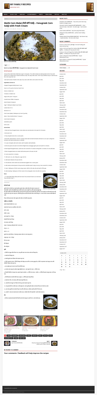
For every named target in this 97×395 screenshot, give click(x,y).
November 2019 (63, 189)
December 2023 (63, 83)
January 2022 (62, 131)
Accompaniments (31, 14)
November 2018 (63, 215)
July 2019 (61, 197)
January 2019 (62, 211)
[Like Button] (5, 65)
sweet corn (22, 338)
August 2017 (62, 248)
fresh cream (22, 335)
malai (40, 335)
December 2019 (63, 186)
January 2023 (62, 107)
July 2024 (61, 76)
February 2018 (63, 235)
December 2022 (63, 109)
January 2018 (62, 237)
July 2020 (61, 171)
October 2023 (62, 87)
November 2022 (63, 111)
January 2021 (62, 158)
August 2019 (62, 195)
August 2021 (62, 142)
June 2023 (62, 96)
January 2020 (62, 184)
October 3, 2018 (9, 28)
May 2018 (62, 228)
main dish (34, 335)
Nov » (64, 269)
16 (65, 262)
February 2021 (63, 156)
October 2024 (62, 74)
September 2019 (63, 193)
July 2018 (61, 224)
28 (85, 264)
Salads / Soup (13, 14)
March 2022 (62, 129)
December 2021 (63, 133)
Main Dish (22, 14)
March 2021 (62, 153)
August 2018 (62, 222)
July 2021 (61, 144)
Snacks (5, 14)
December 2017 (63, 240)
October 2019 (62, 191)
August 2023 (62, 91)
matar (45, 335)
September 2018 (63, 220)
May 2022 (62, 125)
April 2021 (62, 151)
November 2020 (63, 162)
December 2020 (63, 160)
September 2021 (63, 140)
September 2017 (63, 246)
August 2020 (62, 169)
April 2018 (62, 231)
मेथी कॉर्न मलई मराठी (8, 71)
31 (69, 266)
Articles (57, 14)
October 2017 (62, 244)
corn (8, 335)
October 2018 (62, 217)
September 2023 (63, 89)
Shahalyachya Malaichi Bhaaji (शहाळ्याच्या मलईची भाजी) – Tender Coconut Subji (30, 327)
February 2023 (63, 105)
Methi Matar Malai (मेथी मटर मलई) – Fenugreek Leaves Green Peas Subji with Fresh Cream (11, 328)
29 (61, 266)
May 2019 (62, 202)
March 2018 (62, 233)
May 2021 (62, 149)
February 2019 (63, 209)
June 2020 (62, 173)
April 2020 (62, 178)
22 (61, 264)
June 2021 (62, 147)
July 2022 (61, 120)
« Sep (61, 269)
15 (61, 262)
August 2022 (62, 118)
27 (81, 264)
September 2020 (63, 167)
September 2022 (63, 116)
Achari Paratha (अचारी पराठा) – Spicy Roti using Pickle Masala (72, 30)
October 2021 (62, 138)
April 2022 (62, 127)
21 (85, 262)
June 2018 (62, 226)
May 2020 (62, 175)
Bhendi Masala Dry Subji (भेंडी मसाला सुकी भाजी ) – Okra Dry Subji (48, 327)
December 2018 (63, 213)
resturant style (9, 338)
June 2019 (62, 200)
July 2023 (61, 94)
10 (69, 260)
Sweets (41, 14)
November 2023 (63, 85)
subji (16, 338)
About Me (64, 14)
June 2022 (62, 122)
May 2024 (62, 80)
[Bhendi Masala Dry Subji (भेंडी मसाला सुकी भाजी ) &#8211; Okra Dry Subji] (48, 321)
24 (69, 264)
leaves (28, 335)
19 (77, 262)
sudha (15, 28)
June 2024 (62, 78)
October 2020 (62, 164)
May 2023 (62, 98)
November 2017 (63, 242)
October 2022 (62, 113)
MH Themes (22, 392)
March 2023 (62, 102)
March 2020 (62, 180)
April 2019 (62, 204)
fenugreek (14, 335)
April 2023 (62, 100)
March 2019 (62, 206)
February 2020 (63, 182)
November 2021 (63, 136)
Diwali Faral (48, 14)
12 (77, 260)
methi (50, 335)
